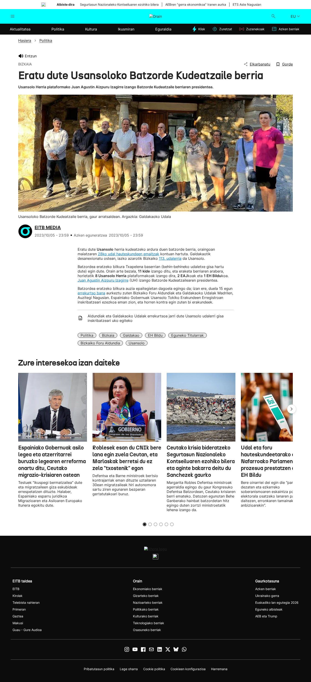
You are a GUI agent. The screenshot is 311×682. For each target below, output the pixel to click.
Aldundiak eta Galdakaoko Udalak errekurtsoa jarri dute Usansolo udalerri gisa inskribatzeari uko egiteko (156, 318)
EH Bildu (155, 335)
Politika (87, 335)
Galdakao (131, 335)
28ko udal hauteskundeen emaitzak (128, 254)
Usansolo (137, 343)
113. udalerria (170, 258)
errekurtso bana (91, 293)
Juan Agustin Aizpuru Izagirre (103, 280)
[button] (291, 409)
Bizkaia (108, 335)
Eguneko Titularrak (187, 335)
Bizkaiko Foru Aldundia (100, 343)
